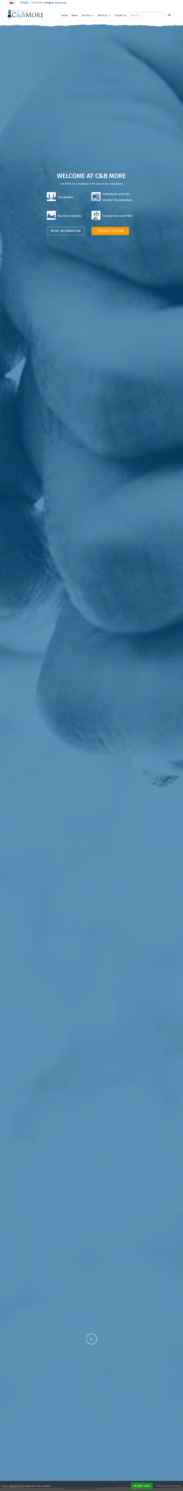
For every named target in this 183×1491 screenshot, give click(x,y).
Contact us (120, 15)
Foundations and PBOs (117, 216)
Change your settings (168, 1485)
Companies (65, 197)
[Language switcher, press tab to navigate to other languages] (12, 3)
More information (66, 231)
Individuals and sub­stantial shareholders (117, 197)
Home (64, 15)
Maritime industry (70, 216)
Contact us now (110, 231)
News (74, 15)
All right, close (142, 1485)
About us (103, 15)
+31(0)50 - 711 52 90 (30, 2)
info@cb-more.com (55, 2)
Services (86, 15)
